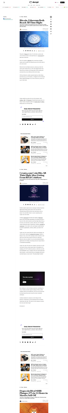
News (29, 5)
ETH (13, 7)
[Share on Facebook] (30, 50)
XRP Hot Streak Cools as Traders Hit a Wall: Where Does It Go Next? (39, 147)
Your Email (24, 114)
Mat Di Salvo (25, 401)
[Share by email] (27, 50)
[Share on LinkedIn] (25, 50)
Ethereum (30, 60)
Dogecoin (29, 100)
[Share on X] (23, 50)
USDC (39, 7)
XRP (30, 7)
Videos (34, 5)
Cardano (21, 100)
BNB (22, 7)
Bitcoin (26, 54)
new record (40, 55)
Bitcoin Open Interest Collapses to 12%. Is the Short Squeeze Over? (39, 157)
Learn (31, 5)
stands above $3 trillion (39, 101)
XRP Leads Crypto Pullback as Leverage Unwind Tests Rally (38, 137)
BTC (4, 7)
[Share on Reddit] (32, 50)
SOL (48, 7)
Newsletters (38, 5)
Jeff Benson (25, 29)
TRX (56, 7)
